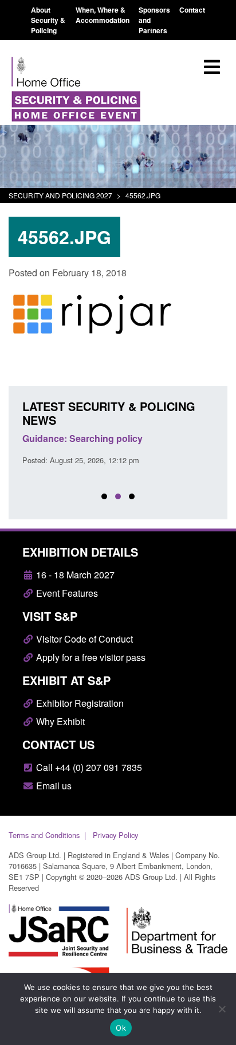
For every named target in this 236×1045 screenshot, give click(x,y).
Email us (53, 785)
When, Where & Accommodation (102, 15)
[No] (221, 1009)
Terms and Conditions (44, 834)
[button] (104, 496)
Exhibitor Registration (79, 703)
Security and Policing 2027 (60, 195)
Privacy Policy (115, 834)
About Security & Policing (48, 20)
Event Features (66, 593)
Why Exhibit (59, 721)
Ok (121, 1027)
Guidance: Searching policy (82, 438)
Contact (192, 10)
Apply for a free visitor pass (89, 657)
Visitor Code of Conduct (83, 638)
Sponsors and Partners (154, 20)
